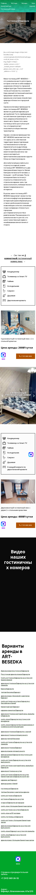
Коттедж (14, 3)
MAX (3, 359)
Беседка (24, 3)
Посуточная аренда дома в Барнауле (15, 674)
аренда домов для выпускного (13, 751)
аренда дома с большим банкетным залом (17, 840)
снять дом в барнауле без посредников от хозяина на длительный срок (17, 726)
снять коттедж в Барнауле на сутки (15, 775)
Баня (33, 3)
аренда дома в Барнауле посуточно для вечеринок (16, 756)
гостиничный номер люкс (18, 258)
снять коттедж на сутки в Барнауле (15, 810)
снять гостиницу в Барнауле (12, 817)
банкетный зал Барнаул (10, 707)
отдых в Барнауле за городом (12, 803)
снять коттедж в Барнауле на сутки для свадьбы (16, 743)
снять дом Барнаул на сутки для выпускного (13, 836)
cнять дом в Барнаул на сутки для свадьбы (17, 831)
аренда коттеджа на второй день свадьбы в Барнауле (17, 715)
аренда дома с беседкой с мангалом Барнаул (15, 697)
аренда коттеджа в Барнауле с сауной (16, 732)
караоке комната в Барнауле (12, 710)
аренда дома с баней (9, 783)
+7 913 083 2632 (26, 356)
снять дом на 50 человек (10, 813)
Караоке (32, 6)
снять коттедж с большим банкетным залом (15, 821)
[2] (18, 503)
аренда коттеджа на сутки (11, 771)
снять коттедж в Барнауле (11, 796)
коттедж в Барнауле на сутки (12, 799)
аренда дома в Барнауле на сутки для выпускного (15, 827)
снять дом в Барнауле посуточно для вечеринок (15, 720)
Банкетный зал (6, 6)
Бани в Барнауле (7, 689)
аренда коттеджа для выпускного (14, 735)
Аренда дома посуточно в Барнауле (15, 671)
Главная (4, 3)
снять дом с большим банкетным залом (16, 806)
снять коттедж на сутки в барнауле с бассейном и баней (15, 702)
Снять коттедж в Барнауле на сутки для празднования (16, 679)
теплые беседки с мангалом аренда (15, 792)
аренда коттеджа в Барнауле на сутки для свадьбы (17, 684)
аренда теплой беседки (10, 739)
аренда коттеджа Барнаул (11, 748)
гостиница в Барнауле (9, 788)
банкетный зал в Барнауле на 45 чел (15, 776)
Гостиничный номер (8, 9)
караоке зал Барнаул (9, 780)
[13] (18, 334)
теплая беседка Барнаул (10, 692)
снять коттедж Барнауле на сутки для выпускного (16, 761)
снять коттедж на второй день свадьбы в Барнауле (17, 767)
